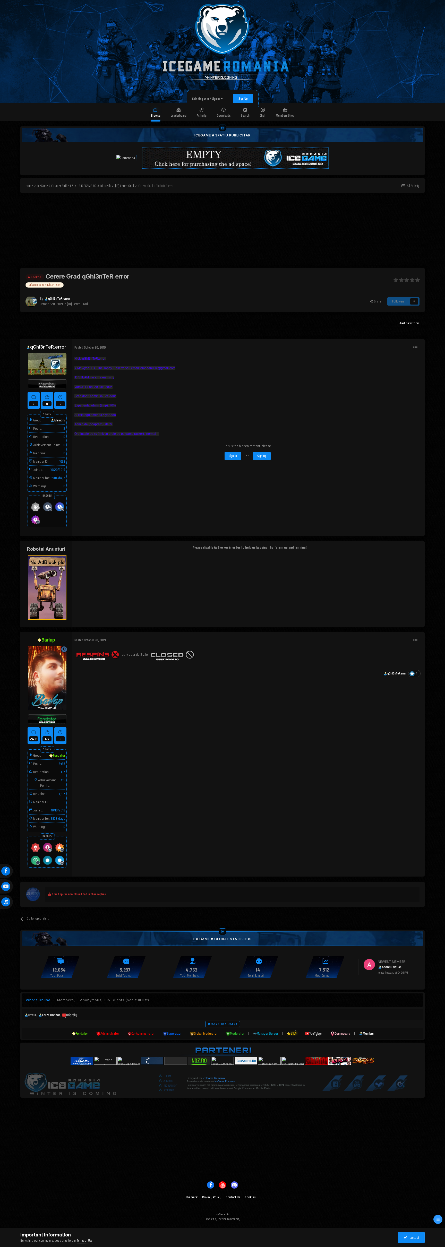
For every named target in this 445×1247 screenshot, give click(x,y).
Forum (167, 1076)
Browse (155, 115)
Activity (202, 115)
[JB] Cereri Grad (77, 304)
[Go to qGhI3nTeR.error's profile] (31, 301)
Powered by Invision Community (222, 1218)
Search (245, 115)
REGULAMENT (170, 1086)
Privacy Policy (211, 1197)
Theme (190, 1197)
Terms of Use (84, 1240)
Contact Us (233, 1197)
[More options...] (415, 347)
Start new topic (408, 323)
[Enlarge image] (97, 654)
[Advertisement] (222, 232)
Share (377, 301)
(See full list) (137, 1000)
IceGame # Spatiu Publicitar (222, 135)
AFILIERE (168, 1081)
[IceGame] (70, 1083)
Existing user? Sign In (206, 98)
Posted (90, 347)
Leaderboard (178, 115)
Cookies (250, 1197)
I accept (413, 1237)
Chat (263, 115)
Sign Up (243, 98)
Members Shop (285, 115)
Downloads (224, 115)
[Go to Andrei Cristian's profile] (369, 964)
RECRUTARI (169, 1090)
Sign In (233, 455)
